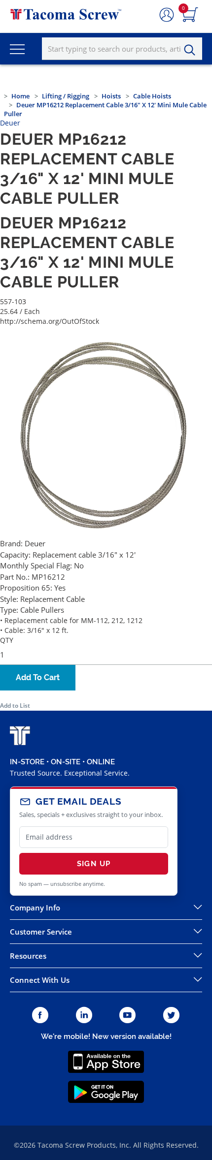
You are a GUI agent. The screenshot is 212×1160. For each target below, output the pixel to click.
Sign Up (93, 863)
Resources (28, 956)
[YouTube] (127, 1015)
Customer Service (41, 932)
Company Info (35, 907)
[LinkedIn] (84, 1015)
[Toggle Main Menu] (17, 48)
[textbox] (122, 48)
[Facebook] (40, 1015)
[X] (171, 1015)
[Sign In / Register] (166, 15)
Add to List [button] (15, 705)
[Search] (192, 50)
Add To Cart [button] (38, 677)
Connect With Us (40, 980)
